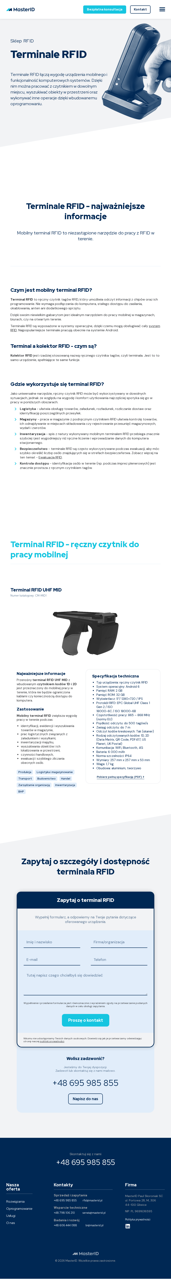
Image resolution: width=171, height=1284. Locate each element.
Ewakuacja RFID (50, 457)
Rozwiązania (15, 1201)
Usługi (10, 1216)
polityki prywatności (52, 1041)
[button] (162, 9)
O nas (10, 1223)
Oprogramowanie (19, 1208)
